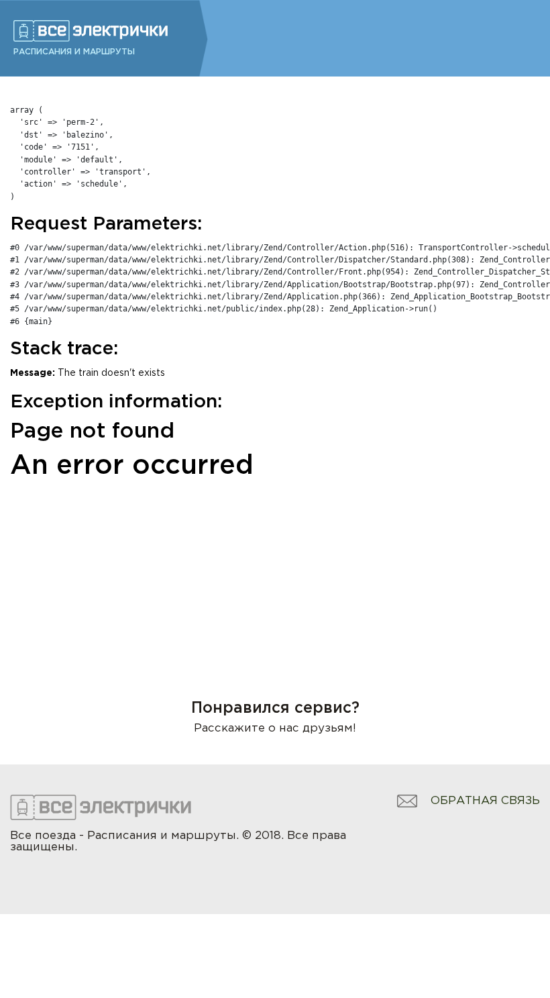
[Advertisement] (275, 572)
